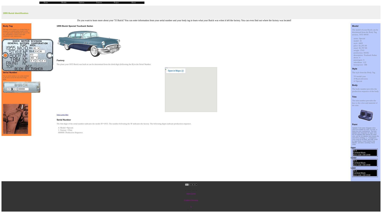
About (133, 2)
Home (46, 2)
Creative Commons (191, 200)
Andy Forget (191, 193)
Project (116, 2)
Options (81, 2)
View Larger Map (62, 115)
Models (63, 2)
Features (99, 2)
